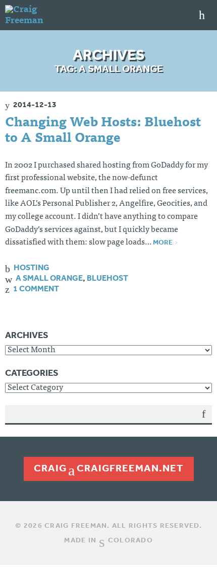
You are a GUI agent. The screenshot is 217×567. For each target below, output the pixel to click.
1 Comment (36, 288)
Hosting (31, 267)
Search (203, 421)
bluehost (107, 278)
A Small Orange (49, 278)
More (163, 242)
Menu (202, 15)
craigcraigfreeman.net (109, 468)
